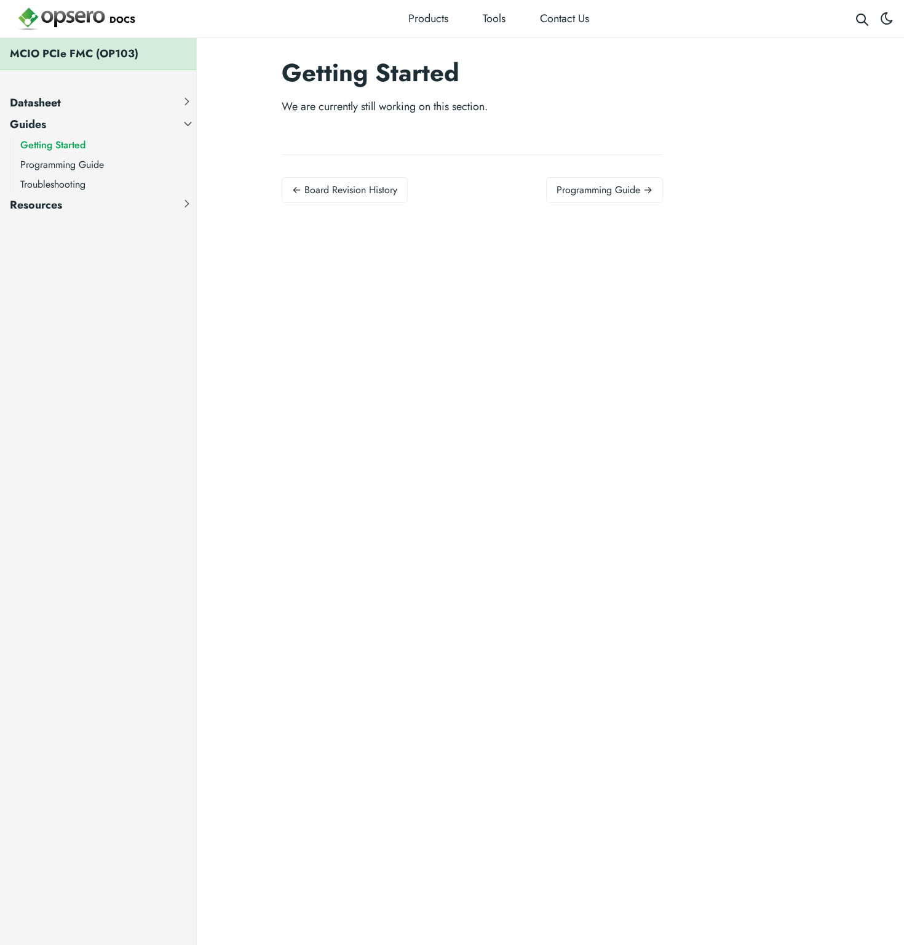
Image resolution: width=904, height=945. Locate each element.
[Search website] (862, 18)
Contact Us (564, 18)
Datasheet (35, 102)
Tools (494, 18)
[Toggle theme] (886, 18)
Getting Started (52, 144)
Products (428, 18)
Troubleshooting (52, 184)
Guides (28, 124)
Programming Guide (62, 164)
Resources (36, 204)
